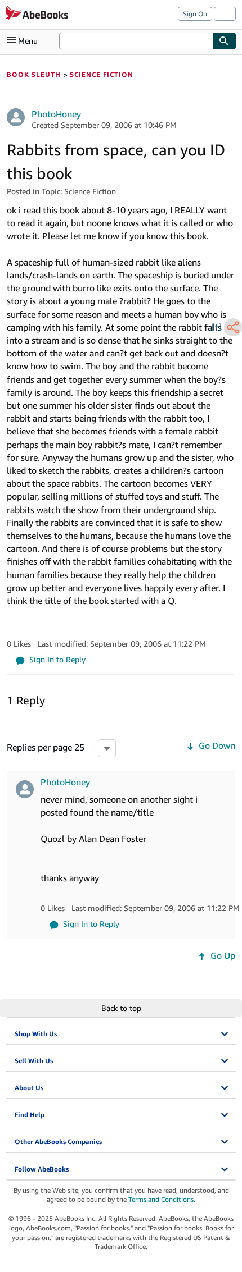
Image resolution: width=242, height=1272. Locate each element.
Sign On (195, 14)
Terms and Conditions (161, 1199)
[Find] (224, 41)
